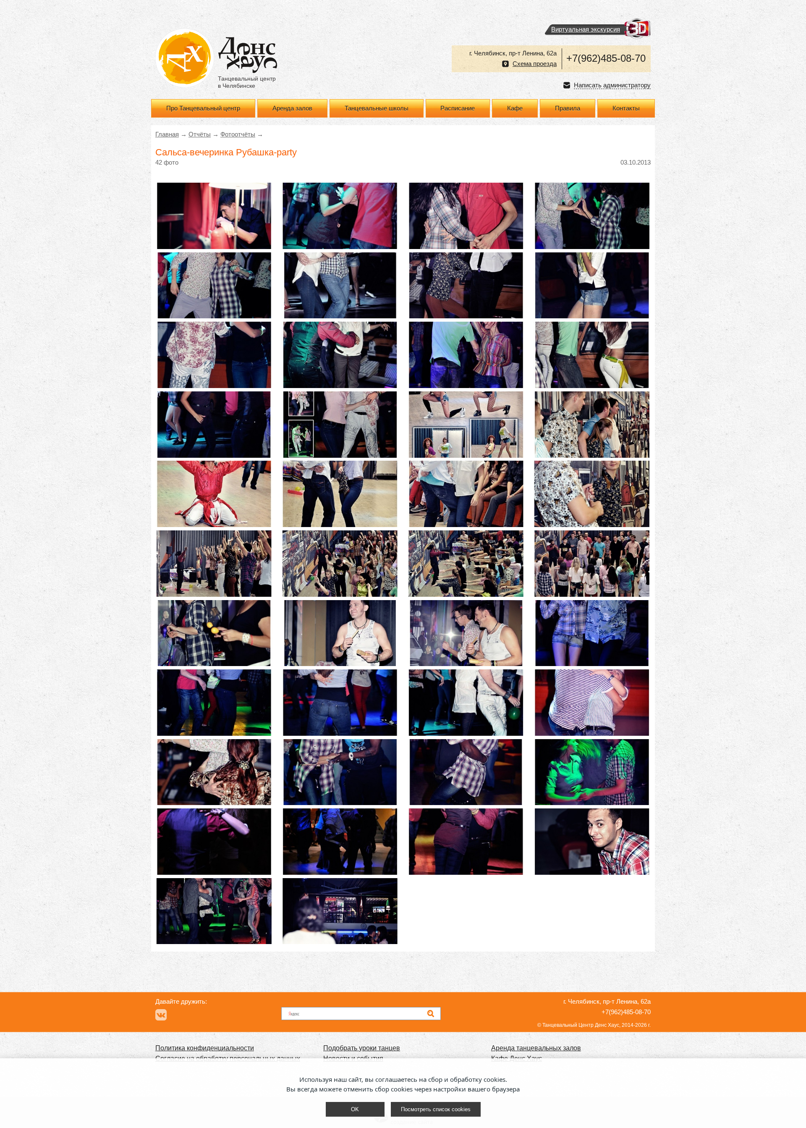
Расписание (457, 108)
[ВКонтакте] (161, 1014)
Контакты (626, 108)
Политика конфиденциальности (204, 1048)
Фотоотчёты (237, 134)
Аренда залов (292, 108)
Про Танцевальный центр (203, 108)
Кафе (515, 108)
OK (355, 1109)
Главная (167, 134)
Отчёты (199, 134)
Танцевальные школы (376, 108)
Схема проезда (535, 63)
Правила (567, 108)
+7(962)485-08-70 (606, 58)
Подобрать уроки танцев (361, 1048)
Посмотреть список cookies (436, 1109)
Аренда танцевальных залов (536, 1048)
